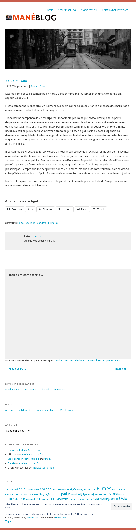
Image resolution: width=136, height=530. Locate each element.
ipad (63, 494)
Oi (117, 499)
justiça (96, 494)
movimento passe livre (79, 499)
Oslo (123, 498)
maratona (14, 499)
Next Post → (123, 368)
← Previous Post (15, 368)
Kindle (103, 494)
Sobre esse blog (67, 10)
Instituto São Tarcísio (30, 450)
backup (29, 489)
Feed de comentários (45, 410)
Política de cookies (84, 514)
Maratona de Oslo (32, 499)
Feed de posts (24, 410)
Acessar (9, 410)
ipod (78, 494)
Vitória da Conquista (36, 223)
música (93, 499)
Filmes (104, 489)
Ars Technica (31, 389)
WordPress (59, 389)
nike (98, 499)
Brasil (36, 489)
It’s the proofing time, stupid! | (23, 459)
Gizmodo (45, 389)
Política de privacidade (115, 10)
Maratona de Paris (50, 499)
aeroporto (10, 489)
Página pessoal (89, 10)
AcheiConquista (13, 389)
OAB (113, 499)
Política (21, 223)
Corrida (45, 489)
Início (50, 10)
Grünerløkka (17, 494)
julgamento (87, 494)
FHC (94, 490)
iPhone (71, 494)
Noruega (106, 499)
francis (36, 236)
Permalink (53, 223)
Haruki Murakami (31, 494)
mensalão (63, 499)
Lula (119, 494)
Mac (125, 494)
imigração (45, 494)
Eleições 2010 (85, 489)
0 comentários (38, 86)
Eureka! (47, 459)
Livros (111, 494)
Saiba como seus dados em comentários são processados (88, 360)
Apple (20, 489)
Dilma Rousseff (59, 489)
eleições (72, 489)
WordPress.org (67, 410)
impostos (55, 494)
